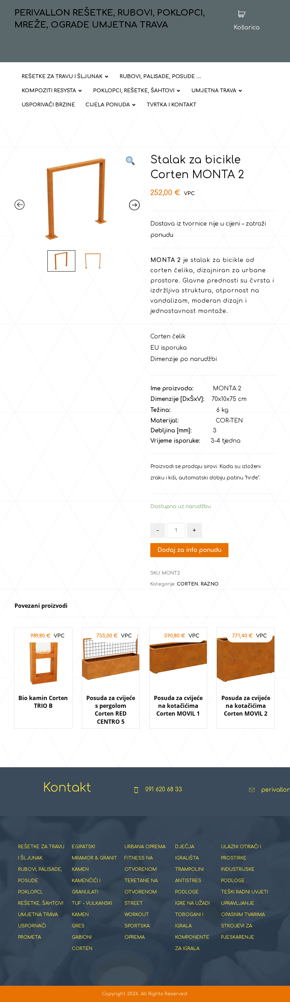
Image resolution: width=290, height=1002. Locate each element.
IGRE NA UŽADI (192, 903)
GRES (78, 926)
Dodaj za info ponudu (189, 550)
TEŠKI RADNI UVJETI (244, 892)
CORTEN (187, 584)
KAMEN (80, 869)
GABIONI (82, 937)
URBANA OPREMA (145, 846)
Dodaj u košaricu (43, 735)
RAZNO (210, 584)
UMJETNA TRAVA (38, 914)
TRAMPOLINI (189, 869)
